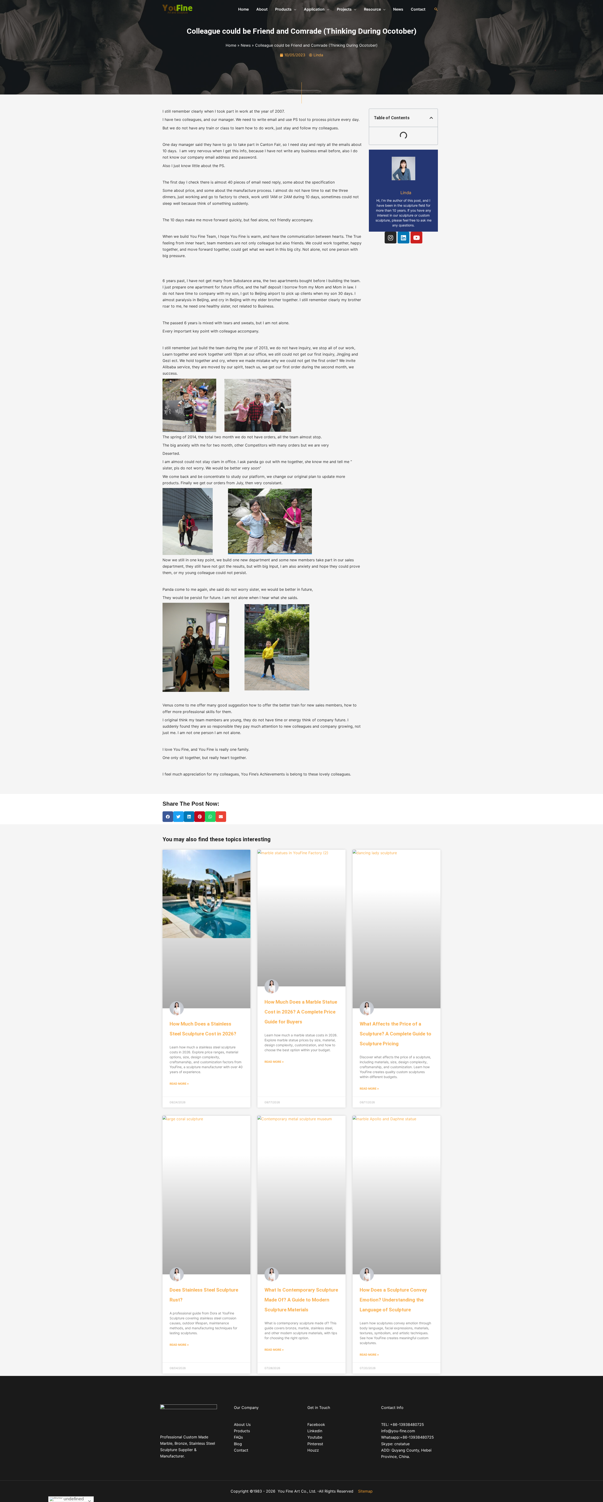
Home (231, 45)
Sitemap (365, 1491)
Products (242, 1430)
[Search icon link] (436, 9)
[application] (294, 9)
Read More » (179, 1083)
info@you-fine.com (398, 1430)
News (246, 45)
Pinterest (315, 1443)
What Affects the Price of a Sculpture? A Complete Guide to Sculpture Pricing (395, 1033)
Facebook (316, 1424)
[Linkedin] (403, 237)
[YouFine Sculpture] (176, 8)
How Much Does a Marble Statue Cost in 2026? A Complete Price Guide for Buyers (301, 1012)
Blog (238, 1443)
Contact (241, 1450)
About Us (242, 1424)
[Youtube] (416, 237)
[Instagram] (390, 237)
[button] (431, 118)
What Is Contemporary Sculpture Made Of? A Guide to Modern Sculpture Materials (301, 1300)
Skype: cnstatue (395, 1443)
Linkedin (314, 1430)
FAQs (238, 1437)
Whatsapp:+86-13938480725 (407, 1437)
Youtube (314, 1437)
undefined (73, 1498)
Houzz (313, 1450)
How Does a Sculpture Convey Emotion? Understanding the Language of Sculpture (393, 1300)
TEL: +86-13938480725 (402, 1424)
